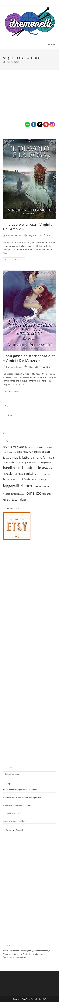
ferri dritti (16, 462)
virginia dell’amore (14, 62)
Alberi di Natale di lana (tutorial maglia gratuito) (22, 797)
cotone (21, 452)
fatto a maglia (12, 458)
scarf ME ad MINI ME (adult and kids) (18, 805)
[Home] (4, 62)
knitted (20, 474)
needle (6, 493)
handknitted (12, 467)
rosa (10, 500)
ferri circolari (7, 462)
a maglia (15, 447)
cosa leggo (12, 452)
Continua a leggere (15, 260)
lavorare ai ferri (19, 479)
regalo (21, 494)
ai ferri (6, 446)
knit (13, 473)
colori (5, 452)
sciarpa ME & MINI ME (12, 813)
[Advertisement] (23, 652)
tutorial (17, 499)
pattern (14, 493)
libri (19, 486)
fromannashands (14, 235)
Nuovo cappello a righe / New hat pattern (20, 789)
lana (6, 479)
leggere (9, 485)
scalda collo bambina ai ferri (14, 821)
